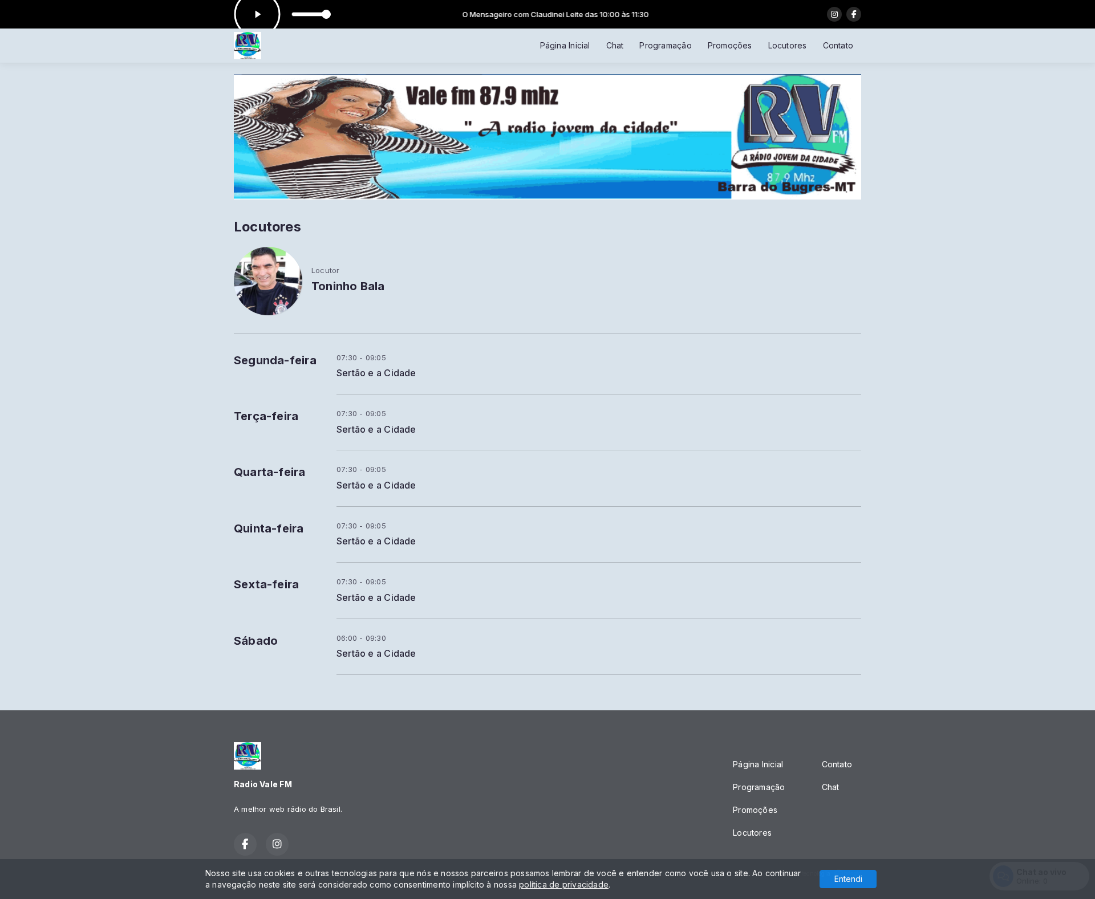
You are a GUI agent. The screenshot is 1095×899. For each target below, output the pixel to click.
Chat (615, 45)
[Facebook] (853, 14)
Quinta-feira (269, 528)
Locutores (787, 45)
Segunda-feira (275, 360)
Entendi (848, 879)
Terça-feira (266, 416)
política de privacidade (564, 884)
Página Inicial (565, 45)
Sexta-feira (266, 584)
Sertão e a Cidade (376, 373)
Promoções (730, 45)
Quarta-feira (270, 472)
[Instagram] (834, 14)
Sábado (256, 641)
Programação (665, 45)
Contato (838, 45)
